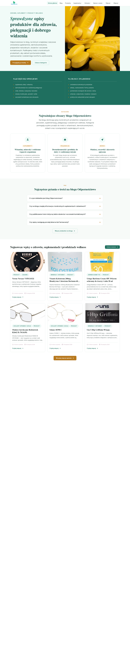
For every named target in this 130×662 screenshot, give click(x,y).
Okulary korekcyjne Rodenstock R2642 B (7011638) (25, 331)
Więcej (108, 3)
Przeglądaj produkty (19, 62)
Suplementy (77, 3)
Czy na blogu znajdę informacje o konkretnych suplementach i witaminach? (57, 206)
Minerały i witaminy (58, 274)
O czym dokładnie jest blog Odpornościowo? (46, 198)
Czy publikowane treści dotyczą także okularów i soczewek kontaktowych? (57, 214)
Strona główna (52, 3)
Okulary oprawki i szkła (22, 326)
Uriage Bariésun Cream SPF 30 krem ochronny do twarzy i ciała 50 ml (101, 280)
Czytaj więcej (16, 297)
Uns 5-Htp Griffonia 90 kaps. (98, 329)
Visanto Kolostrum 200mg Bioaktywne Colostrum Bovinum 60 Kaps (63, 281)
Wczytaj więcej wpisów (64, 358)
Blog (61, 3)
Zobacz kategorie (41, 62)
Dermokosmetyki (94, 274)
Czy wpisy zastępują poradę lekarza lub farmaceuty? (49, 222)
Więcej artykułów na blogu (64, 231)
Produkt (16, 274)
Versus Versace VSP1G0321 (23, 278)
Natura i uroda (97, 3)
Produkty (68, 3)
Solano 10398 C (55, 329)
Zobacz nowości (111, 247)
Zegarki (25, 274)
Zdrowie (87, 3)
